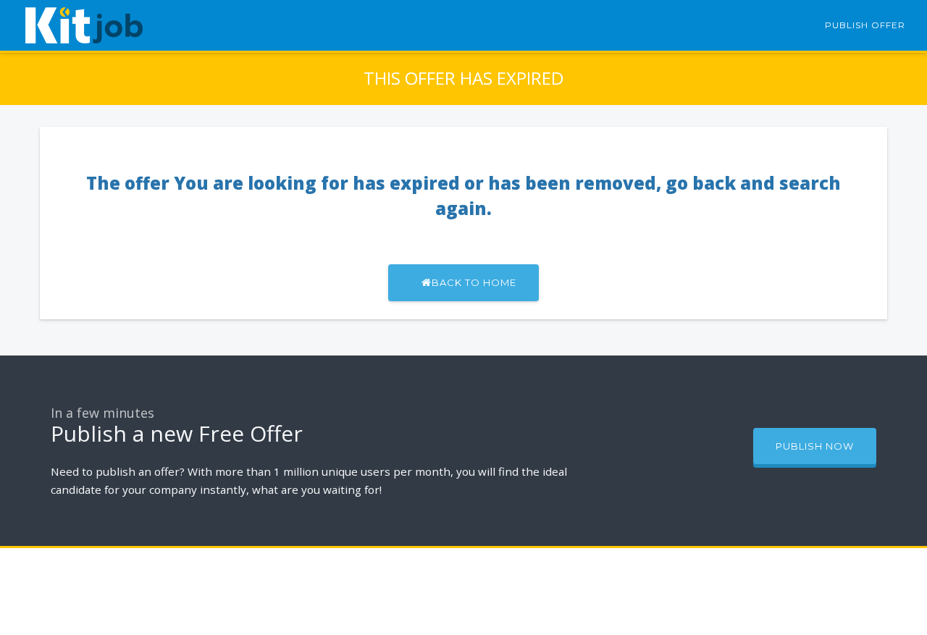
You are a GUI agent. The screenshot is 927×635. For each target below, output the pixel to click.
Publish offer (865, 25)
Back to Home (474, 282)
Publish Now (815, 446)
